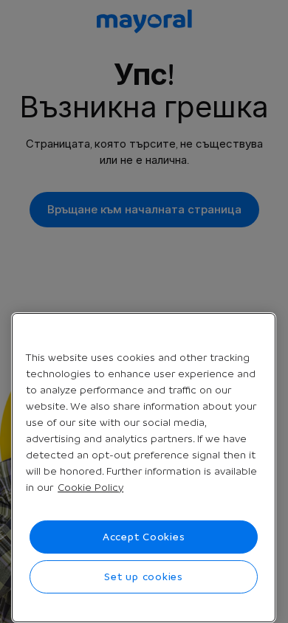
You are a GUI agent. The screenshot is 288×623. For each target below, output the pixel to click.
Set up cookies (143, 576)
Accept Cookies (144, 536)
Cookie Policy (90, 487)
